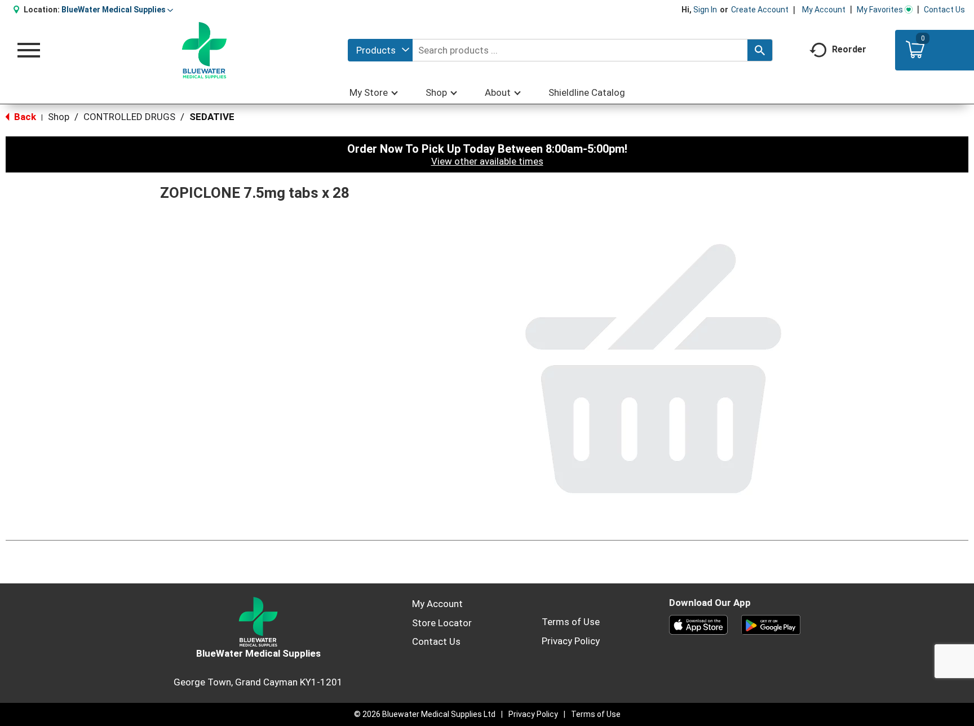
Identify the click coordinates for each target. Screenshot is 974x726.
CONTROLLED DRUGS (129, 116)
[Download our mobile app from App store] (698, 624)
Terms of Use (571, 621)
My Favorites (880, 9)
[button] (117, 9)
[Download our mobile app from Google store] (770, 624)
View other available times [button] (487, 161)
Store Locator (442, 622)
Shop (58, 116)
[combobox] (380, 50)
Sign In (705, 9)
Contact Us (944, 9)
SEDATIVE (211, 116)
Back (24, 116)
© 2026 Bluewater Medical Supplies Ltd (424, 714)
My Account (823, 9)
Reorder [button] (849, 49)
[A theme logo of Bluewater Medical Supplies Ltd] (204, 50)
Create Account (760, 9)
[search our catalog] (759, 50)
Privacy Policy (571, 641)
